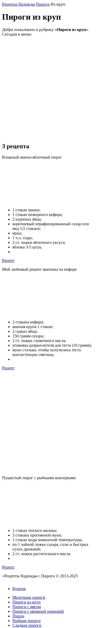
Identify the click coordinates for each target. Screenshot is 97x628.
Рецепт (8, 260)
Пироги (43, 4)
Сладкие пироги (26, 625)
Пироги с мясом (26, 606)
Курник (19, 588)
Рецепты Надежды (18, 4)
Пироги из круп (26, 602)
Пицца (18, 616)
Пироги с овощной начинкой (38, 611)
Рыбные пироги (26, 620)
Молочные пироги (28, 597)
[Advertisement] (48, 89)
